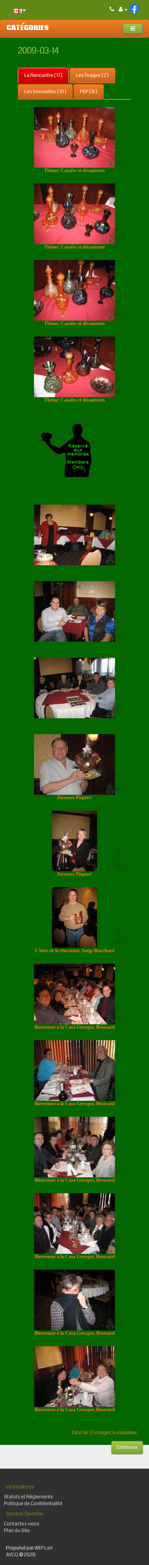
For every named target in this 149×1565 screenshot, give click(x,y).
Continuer (127, 1447)
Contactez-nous (21, 1524)
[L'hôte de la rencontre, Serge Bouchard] (74, 917)
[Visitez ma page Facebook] (134, 9)
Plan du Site (17, 1530)
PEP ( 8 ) (88, 91)
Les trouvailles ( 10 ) (45, 91)
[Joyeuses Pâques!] (74, 764)
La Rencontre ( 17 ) (43, 75)
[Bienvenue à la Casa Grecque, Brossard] (74, 994)
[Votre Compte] (123, 9)
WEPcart (44, 1548)
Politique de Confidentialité (33, 1503)
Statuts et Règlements (28, 1497)
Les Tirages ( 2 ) (92, 75)
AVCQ (12, 1555)
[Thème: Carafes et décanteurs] (74, 137)
